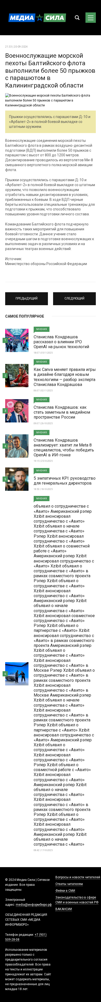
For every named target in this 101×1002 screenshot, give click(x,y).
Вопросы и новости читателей (77, 877)
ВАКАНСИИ (63, 909)
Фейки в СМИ (65, 891)
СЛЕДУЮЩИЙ (74, 296)
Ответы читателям (69, 884)
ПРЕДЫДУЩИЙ (27, 296)
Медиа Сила (36, 17)
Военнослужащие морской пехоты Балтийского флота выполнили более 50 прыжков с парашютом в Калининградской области (50, 70)
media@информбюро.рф (34, 904)
